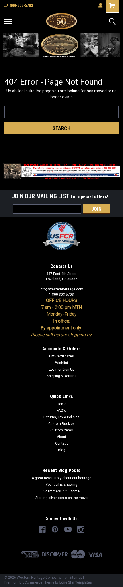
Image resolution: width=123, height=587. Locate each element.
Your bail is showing (61, 485)
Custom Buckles (61, 424)
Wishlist (61, 363)
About (61, 437)
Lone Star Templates (75, 582)
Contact (61, 443)
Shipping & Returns (61, 376)
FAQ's (61, 411)
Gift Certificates (61, 356)
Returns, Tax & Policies (61, 417)
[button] (61, 45)
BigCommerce (30, 582)
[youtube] (68, 529)
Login (53, 369)
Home (61, 404)
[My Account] (100, 5)
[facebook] (42, 529)
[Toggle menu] (8, 21)
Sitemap (75, 578)
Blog (61, 450)
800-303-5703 (21, 5)
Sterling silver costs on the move (61, 498)
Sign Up (68, 369)
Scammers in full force (61, 491)
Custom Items (61, 430)
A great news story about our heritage (61, 478)
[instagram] (80, 529)
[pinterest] (55, 529)
